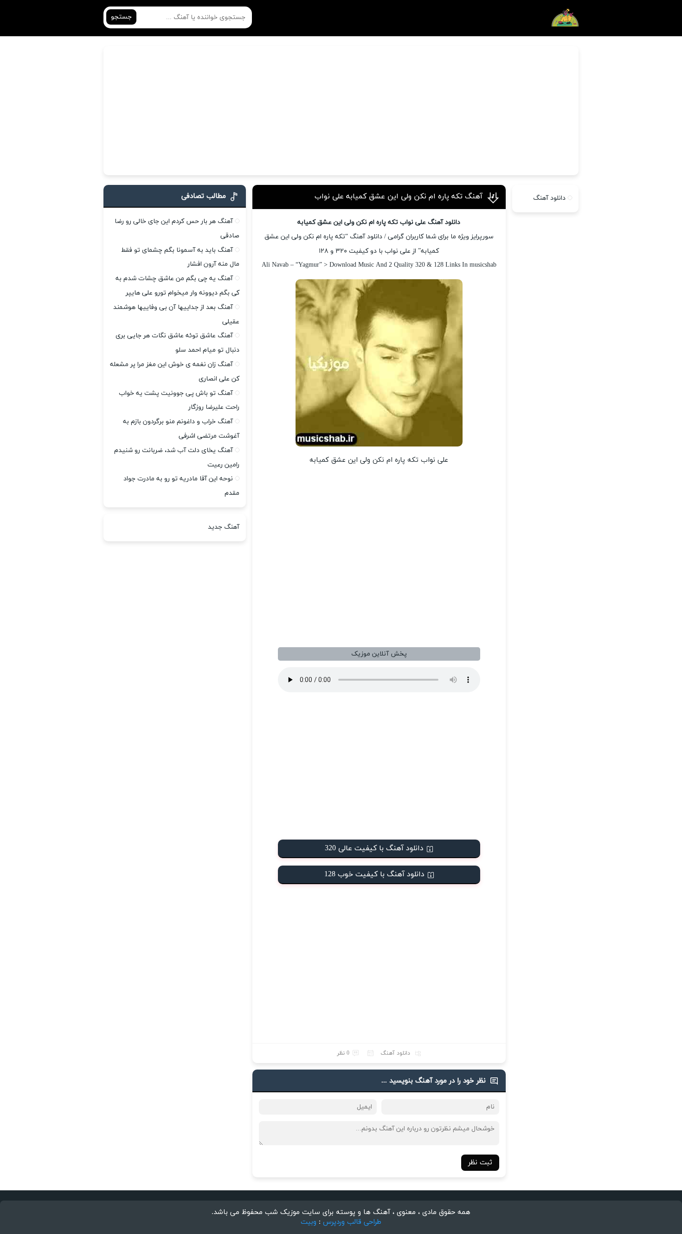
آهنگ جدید (223, 527)
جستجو (121, 17)
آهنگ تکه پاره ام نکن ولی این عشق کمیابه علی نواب (399, 196)
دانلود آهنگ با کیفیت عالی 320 (374, 848)
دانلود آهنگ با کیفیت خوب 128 (374, 874)
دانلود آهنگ (395, 1053)
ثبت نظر (480, 1163)
